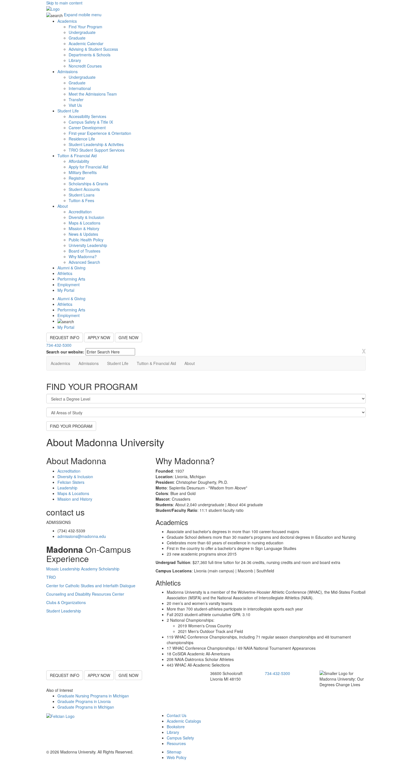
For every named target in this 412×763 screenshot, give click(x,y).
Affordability (79, 161)
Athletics (64, 273)
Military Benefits (83, 172)
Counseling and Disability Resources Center (85, 594)
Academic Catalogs (184, 721)
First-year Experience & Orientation (100, 133)
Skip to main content (64, 3)
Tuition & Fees (81, 200)
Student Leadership (63, 611)
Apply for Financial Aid (88, 167)
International (80, 88)
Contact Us (176, 715)
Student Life (68, 111)
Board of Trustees (84, 251)
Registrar (77, 178)
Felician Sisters (70, 482)
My (65, 290)
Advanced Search (84, 262)
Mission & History (84, 228)
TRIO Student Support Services (96, 150)
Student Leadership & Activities (96, 144)
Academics (67, 21)
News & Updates (83, 234)
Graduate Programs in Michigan (85, 707)
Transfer (76, 99)
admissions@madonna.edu (81, 536)
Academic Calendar (86, 43)
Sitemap (174, 752)
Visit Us (75, 105)
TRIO (51, 577)
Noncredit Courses (85, 66)
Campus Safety (180, 738)
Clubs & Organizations (66, 602)
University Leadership (88, 245)
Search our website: (65, 352)
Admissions (67, 71)
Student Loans (81, 195)
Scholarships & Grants (88, 183)
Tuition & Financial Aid (77, 155)
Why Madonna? (83, 256)
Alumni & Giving (71, 267)
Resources (176, 743)
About (62, 206)
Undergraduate (82, 32)
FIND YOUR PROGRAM (71, 426)
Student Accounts (84, 189)
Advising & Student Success (93, 49)
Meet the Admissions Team (93, 94)
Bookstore (176, 726)
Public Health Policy (86, 239)
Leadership (67, 488)
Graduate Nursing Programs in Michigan (93, 696)
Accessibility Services (87, 116)
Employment (68, 284)
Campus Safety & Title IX (91, 122)
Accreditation (80, 211)
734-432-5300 (58, 345)
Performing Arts (71, 279)
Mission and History (74, 499)
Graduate (77, 38)
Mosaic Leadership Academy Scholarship (82, 569)
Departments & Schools (89, 54)
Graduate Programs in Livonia (84, 701)
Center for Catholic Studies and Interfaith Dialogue (90, 585)
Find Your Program (85, 26)
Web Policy (176, 757)
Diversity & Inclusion (86, 217)
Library (75, 60)
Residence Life (82, 139)
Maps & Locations (84, 223)
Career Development (87, 127)
